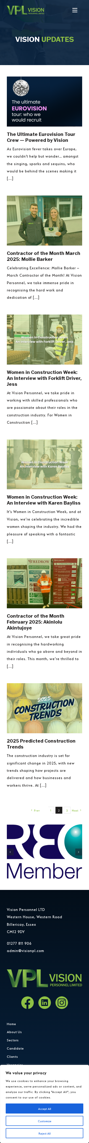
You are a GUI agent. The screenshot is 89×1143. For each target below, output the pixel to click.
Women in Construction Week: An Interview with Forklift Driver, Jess (44, 378)
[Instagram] (61, 1002)
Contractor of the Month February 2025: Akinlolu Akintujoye (35, 622)
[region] (44, 1104)
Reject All (45, 1133)
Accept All (44, 1108)
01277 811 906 (19, 942)
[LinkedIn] (44, 1002)
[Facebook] (27, 1002)
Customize (44, 1121)
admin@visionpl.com (25, 950)
